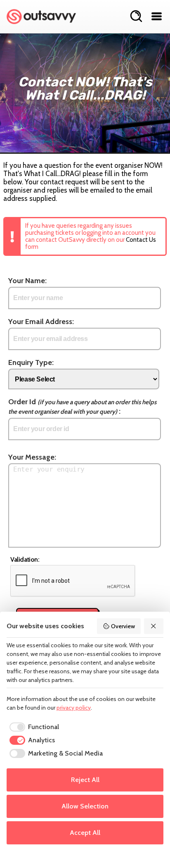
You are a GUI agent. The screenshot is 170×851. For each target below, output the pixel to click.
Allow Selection (85, 806)
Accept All (85, 833)
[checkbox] (33, 727)
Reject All (85, 780)
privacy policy (74, 707)
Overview (123, 626)
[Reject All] (154, 626)
